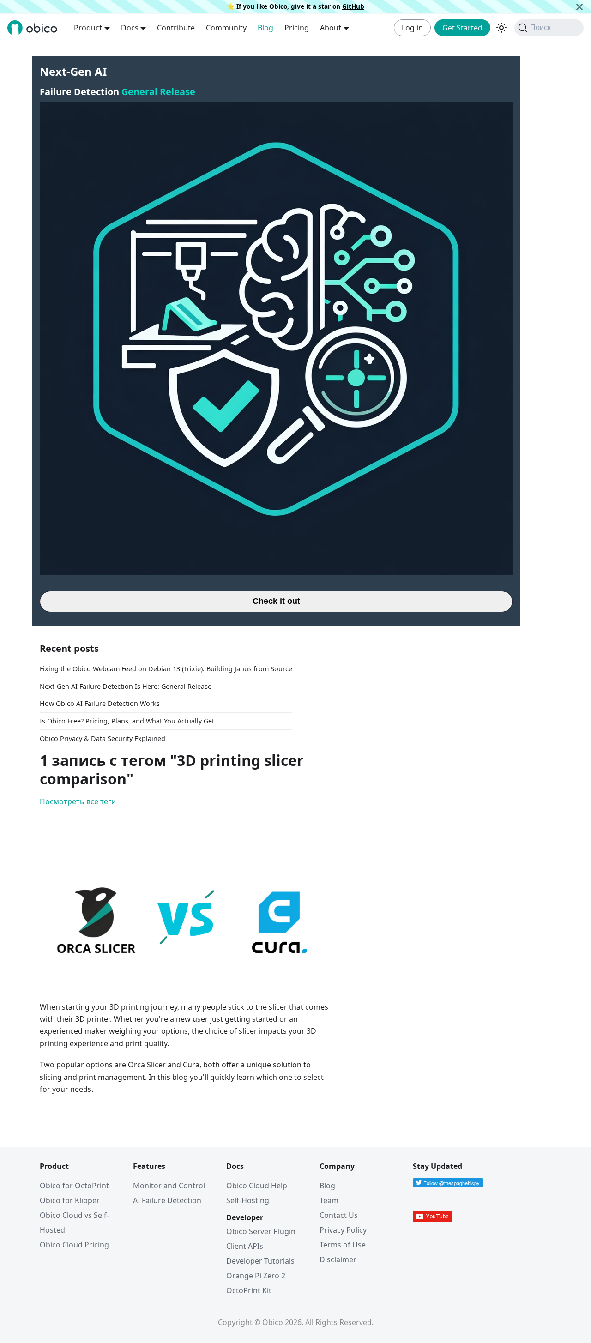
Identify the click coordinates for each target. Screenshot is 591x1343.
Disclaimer (338, 1259)
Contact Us (339, 1215)
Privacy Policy (343, 1230)
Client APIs (244, 1246)
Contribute (176, 28)
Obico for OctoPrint (74, 1185)
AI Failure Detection (167, 1200)
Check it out (276, 601)
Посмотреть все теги (78, 801)
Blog (265, 28)
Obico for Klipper (70, 1200)
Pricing (296, 28)
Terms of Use (343, 1245)
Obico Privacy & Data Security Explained (102, 738)
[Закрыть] (579, 6)
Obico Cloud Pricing (74, 1245)
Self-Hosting (247, 1200)
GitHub (353, 6)
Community (226, 28)
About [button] (330, 28)
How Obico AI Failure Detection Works (100, 703)
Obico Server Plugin (261, 1231)
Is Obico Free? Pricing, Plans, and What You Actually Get (127, 721)
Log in (412, 28)
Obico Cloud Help (256, 1185)
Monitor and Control (169, 1185)
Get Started (462, 28)
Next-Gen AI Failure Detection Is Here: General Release (125, 686)
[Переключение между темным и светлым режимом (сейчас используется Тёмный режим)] (501, 27)
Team (329, 1200)
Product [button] (88, 28)
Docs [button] (130, 28)
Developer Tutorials (260, 1261)
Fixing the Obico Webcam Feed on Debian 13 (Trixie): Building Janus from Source (166, 668)
